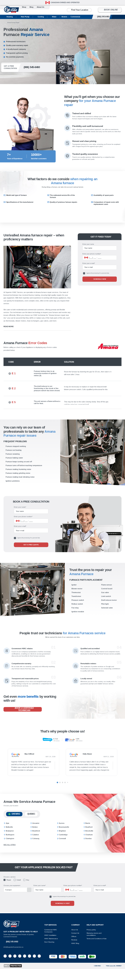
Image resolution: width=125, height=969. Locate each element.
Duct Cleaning (49, 942)
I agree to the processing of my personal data (97, 273)
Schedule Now (99, 279)
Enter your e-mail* (88, 263)
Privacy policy (91, 930)
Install (19, 880)
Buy (27, 880)
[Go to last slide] (3, 763)
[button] (118, 387)
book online (111, 10)
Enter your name (88, 244)
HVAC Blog (75, 943)
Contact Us (75, 933)
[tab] (57, 782)
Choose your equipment (12, 885)
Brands (64, 17)
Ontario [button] (16, 814)
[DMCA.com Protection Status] (13, 966)
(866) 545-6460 (106, 17)
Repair (9, 880)
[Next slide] (121, 763)
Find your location (79, 10)
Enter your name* (20, 507)
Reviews (74, 940)
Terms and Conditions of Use (97, 938)
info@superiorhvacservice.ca (13, 947)
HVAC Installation (50, 935)
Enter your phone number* (91, 254)
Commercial (75, 17)
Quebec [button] (31, 814)
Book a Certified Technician (24, 709)
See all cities (10, 845)
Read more (9, 326)
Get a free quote (31, 545)
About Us (74, 930)
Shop (24, 7)
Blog (31, 7)
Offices (73, 936)
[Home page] (4, 22)
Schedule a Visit (62, 903)
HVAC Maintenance (51, 938)
